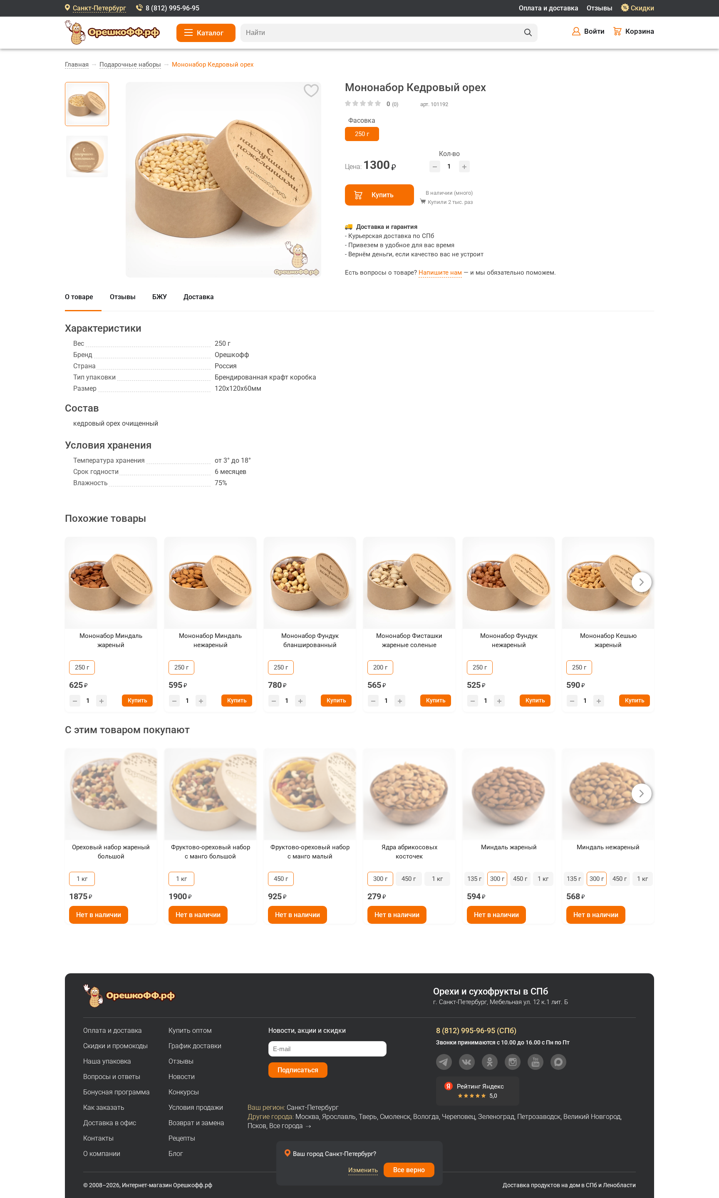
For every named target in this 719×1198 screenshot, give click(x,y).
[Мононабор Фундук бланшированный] (310, 583)
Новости (182, 1077)
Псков (257, 1126)
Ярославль (339, 1117)
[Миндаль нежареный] (608, 794)
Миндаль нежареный (608, 847)
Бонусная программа (116, 1092)
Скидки (642, 8)
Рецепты (182, 1138)
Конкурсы (184, 1092)
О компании (101, 1154)
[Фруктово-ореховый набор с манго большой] (210, 794)
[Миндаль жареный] (509, 794)
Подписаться (298, 1070)
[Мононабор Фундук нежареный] (509, 583)
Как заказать (103, 1107)
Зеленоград (496, 1117)
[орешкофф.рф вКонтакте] (467, 1062)
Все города (286, 1126)
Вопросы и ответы (111, 1077)
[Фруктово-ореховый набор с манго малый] (310, 794)
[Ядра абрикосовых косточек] (409, 794)
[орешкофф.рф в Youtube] (535, 1062)
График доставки (195, 1046)
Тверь (368, 1117)
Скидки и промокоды (115, 1046)
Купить (383, 195)
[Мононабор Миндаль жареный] (111, 583)
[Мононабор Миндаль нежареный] (210, 583)
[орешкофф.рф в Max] (558, 1062)
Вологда (426, 1117)
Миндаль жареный (509, 847)
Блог (176, 1154)
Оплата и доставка (548, 8)
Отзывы (599, 8)
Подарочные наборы (130, 64)
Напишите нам (440, 272)
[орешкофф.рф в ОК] (490, 1062)
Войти (594, 31)
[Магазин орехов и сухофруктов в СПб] (112, 33)
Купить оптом (190, 1030)
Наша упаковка (107, 1061)
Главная (77, 64)
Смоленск (395, 1117)
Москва (307, 1117)
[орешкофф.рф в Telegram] (444, 1062)
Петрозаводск (538, 1117)
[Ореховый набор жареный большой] (111, 794)
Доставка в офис (109, 1123)
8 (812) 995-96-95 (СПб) (476, 1030)
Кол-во (449, 154)
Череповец (458, 1117)
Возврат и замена (196, 1123)
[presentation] (642, 582)
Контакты (98, 1138)
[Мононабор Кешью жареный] (608, 583)
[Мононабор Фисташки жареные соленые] (409, 583)
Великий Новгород (591, 1117)
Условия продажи (196, 1107)
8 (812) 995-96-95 (172, 8)
